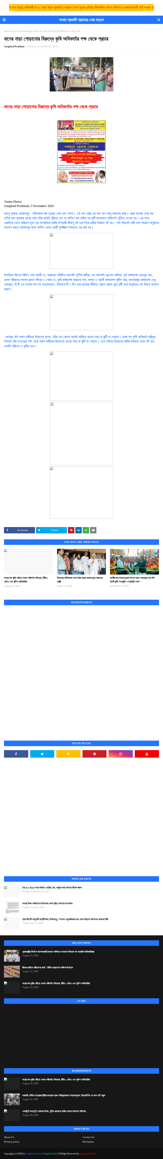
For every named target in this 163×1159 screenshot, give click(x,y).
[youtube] (147, 754)
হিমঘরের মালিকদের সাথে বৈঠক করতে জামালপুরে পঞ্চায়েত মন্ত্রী (80, 579)
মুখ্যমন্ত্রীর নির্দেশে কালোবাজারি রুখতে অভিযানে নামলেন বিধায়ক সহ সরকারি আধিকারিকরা (58, 951)
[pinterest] (94, 754)
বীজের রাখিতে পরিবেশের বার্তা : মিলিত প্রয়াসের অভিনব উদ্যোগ (47, 967)
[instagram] (121, 754)
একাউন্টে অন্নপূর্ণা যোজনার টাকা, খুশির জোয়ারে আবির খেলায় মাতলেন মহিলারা (54, 1111)
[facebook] (16, 754)
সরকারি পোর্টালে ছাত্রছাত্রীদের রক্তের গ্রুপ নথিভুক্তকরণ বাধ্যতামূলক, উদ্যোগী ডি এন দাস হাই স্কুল (63, 1095)
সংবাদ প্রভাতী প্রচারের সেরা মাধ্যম (81, 20)
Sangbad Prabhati (14, 46)
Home (7, 31)
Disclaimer (88, 1141)
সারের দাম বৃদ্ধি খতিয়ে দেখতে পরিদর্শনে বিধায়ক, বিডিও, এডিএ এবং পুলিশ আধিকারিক (26, 579)
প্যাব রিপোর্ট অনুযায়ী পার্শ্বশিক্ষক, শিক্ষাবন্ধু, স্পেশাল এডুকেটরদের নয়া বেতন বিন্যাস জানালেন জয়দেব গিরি (65, 919)
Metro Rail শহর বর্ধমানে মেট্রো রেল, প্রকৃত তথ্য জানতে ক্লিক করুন (52, 887)
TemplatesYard (50, 1153)
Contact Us (88, 1137)
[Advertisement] (34, 668)
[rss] (68, 754)
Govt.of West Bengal (22, 31)
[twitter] (42, 754)
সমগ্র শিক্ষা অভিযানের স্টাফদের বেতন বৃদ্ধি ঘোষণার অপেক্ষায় (47, 903)
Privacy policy (12, 1141)
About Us (9, 1137)
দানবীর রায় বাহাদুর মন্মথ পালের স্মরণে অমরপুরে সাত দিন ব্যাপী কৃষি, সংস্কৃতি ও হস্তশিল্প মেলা (132, 579)
